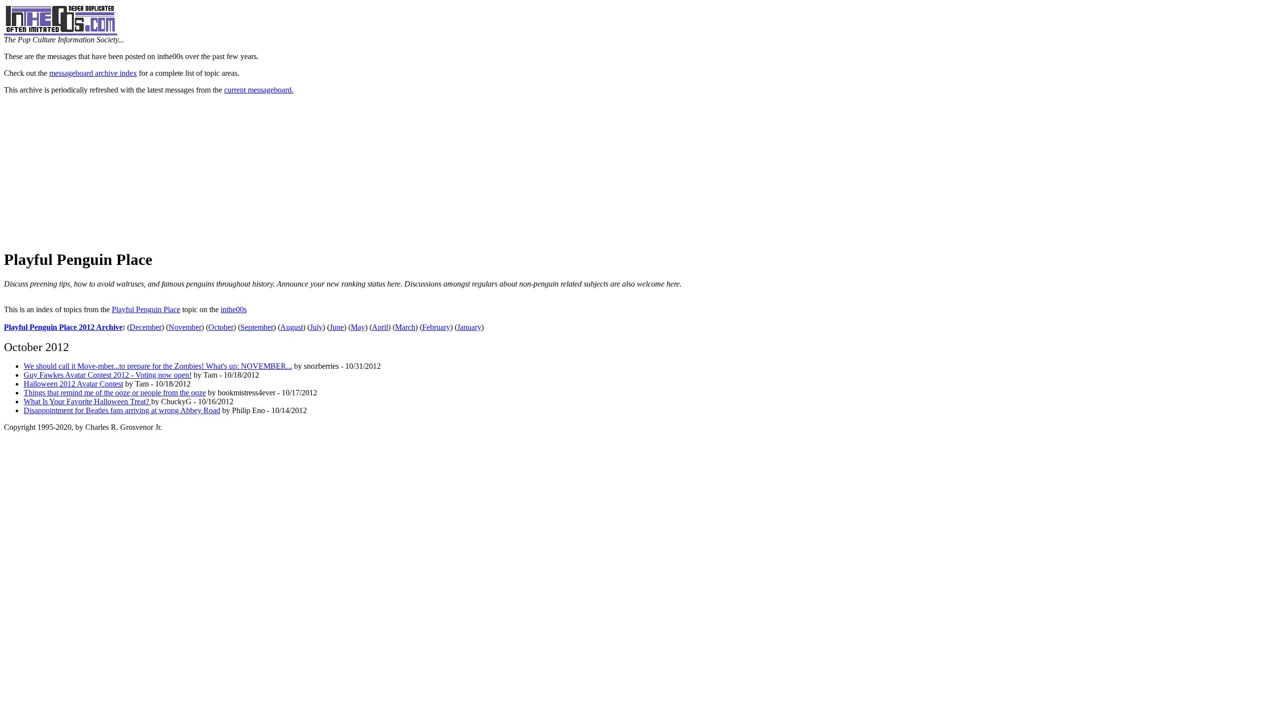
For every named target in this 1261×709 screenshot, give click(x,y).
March (405, 327)
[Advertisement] (630, 171)
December (146, 327)
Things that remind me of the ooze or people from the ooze (115, 392)
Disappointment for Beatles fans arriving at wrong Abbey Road (122, 410)
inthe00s (234, 309)
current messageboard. (259, 90)
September (256, 327)
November (184, 327)
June (337, 327)
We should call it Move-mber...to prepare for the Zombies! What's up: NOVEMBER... (158, 366)
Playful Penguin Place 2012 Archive (63, 327)
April (380, 327)
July (316, 327)
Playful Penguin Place (146, 309)
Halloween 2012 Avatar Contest (73, 384)
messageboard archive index (93, 73)
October (220, 327)
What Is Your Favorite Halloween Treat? (87, 401)
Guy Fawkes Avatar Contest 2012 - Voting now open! (108, 375)
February (436, 327)
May (358, 327)
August (291, 327)
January (469, 327)
